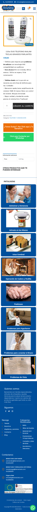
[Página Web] (3, 477)
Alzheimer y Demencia (18, 206)
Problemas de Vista (18, 377)
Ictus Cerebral (18, 254)
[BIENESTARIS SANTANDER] (3, 461)
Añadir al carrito (23, 106)
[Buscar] (23, 8)
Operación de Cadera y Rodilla (18, 279)
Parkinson (18, 304)
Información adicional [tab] (10, 155)
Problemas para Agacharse (18, 328)
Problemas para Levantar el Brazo (18, 353)
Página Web (10, 475)
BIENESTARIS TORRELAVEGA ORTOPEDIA (18, 467)
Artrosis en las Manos (18, 230)
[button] (34, 8)
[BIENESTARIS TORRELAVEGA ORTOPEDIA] (3, 469)
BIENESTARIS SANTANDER (14, 459)
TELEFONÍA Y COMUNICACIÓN (17, 118)
